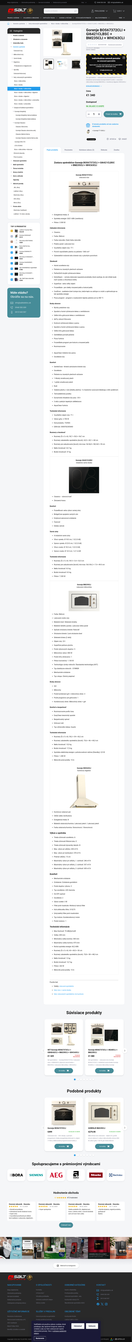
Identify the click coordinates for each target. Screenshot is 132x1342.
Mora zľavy (17, 202)
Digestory (17, 62)
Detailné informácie (93, 86)
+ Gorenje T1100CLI (98, 132)
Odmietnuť (78, 1326)
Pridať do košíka (112, 114)
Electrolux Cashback (20, 210)
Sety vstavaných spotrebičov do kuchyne (68, 994)
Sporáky (16, 69)
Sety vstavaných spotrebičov (23, 77)
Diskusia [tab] (104, 150)
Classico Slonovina (22, 126)
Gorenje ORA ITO (20, 142)
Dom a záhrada (18, 176)
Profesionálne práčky (71, 1293)
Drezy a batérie (18, 172)
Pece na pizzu (18, 157)
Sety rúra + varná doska (62, 990)
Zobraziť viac (66, 1225)
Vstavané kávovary (20, 73)
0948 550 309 (20, 307)
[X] (102, 1303)
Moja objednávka (12, 2)
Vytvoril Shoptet (104, 1339)
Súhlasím (92, 1326)
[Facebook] (98, 1303)
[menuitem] (14, 18)
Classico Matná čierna (23, 134)
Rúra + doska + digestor (21, 96)
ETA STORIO (18, 145)
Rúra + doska (18, 85)
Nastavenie (40, 1338)
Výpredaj (16, 180)
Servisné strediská (44, 2)
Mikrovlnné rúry (19, 54)
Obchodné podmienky (28, 2)
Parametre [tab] (68, 150)
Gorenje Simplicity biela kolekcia (26, 119)
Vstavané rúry (18, 51)
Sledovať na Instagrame (67, 1265)
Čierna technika (18, 168)
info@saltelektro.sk (23, 303)
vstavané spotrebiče (66, 986)
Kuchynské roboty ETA (72, 1299)
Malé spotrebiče (18, 164)
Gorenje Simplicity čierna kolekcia (26, 115)
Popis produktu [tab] (52, 150)
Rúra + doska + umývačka (22, 104)
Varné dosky (18, 58)
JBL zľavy (17, 187)
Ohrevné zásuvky (19, 153)
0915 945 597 (20, 312)
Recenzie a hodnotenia (14, 1316)
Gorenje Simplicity (20, 111)
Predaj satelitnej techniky (44, 1319)
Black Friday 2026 (13, 1326)
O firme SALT (40, 1293)
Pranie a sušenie (18, 35)
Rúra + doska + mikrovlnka (22, 88)
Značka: (90, 49)
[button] (74, 1079)
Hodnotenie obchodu (66, 1192)
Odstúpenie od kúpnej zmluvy (16, 1303)
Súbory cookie (40, 1303)
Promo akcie (17, 206)
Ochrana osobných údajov (44, 1299)
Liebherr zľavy (18, 191)
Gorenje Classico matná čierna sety (27, 138)
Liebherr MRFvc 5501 (71, 1319)
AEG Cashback (12, 1323)
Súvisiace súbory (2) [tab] (86, 150)
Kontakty (39, 1290)
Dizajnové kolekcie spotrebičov (24, 107)
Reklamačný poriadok (60, 2)
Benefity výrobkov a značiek (16, 1329)
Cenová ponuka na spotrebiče (45, 1316)
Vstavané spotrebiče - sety (73, 1296)
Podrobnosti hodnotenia (115, 44)
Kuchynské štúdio (70, 1316)
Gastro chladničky (70, 1290)
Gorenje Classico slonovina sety (26, 130)
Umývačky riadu (18, 43)
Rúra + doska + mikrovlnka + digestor (26, 92)
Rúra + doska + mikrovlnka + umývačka (26, 100)
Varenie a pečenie (19, 47)
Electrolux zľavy (19, 195)
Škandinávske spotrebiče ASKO (75, 1303)
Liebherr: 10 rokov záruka (22, 214)
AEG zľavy (17, 199)
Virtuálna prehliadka (42, 1296)
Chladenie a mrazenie (20, 39)
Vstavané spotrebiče (20, 161)
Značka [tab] (116, 150)
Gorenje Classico (20, 123)
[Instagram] (106, 1303)
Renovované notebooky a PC (16, 1319)
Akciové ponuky (18, 183)
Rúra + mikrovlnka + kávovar (23, 149)
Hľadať (75, 11)
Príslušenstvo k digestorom (22, 66)
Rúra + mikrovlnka (20, 81)
